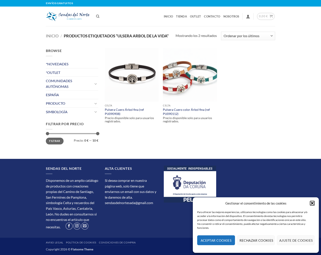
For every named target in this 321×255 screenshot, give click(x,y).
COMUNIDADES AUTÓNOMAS (59, 83)
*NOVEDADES (57, 64)
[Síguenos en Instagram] (77, 226)
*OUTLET (53, 72)
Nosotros (231, 16)
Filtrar (54, 140)
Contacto (212, 16)
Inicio (168, 16)
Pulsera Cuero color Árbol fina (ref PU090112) (186, 112)
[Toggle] (95, 83)
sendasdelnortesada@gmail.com (129, 203)
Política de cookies (81, 242)
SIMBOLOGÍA (56, 112)
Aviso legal (54, 242)
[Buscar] (97, 16)
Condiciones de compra (117, 242)
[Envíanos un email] (84, 226)
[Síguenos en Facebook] (69, 226)
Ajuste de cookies (296, 240)
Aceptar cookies (216, 240)
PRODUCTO (55, 103)
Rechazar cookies (256, 240)
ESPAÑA (52, 95)
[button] (312, 203)
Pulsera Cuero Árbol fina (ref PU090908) (124, 112)
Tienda (181, 16)
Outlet (195, 16)
